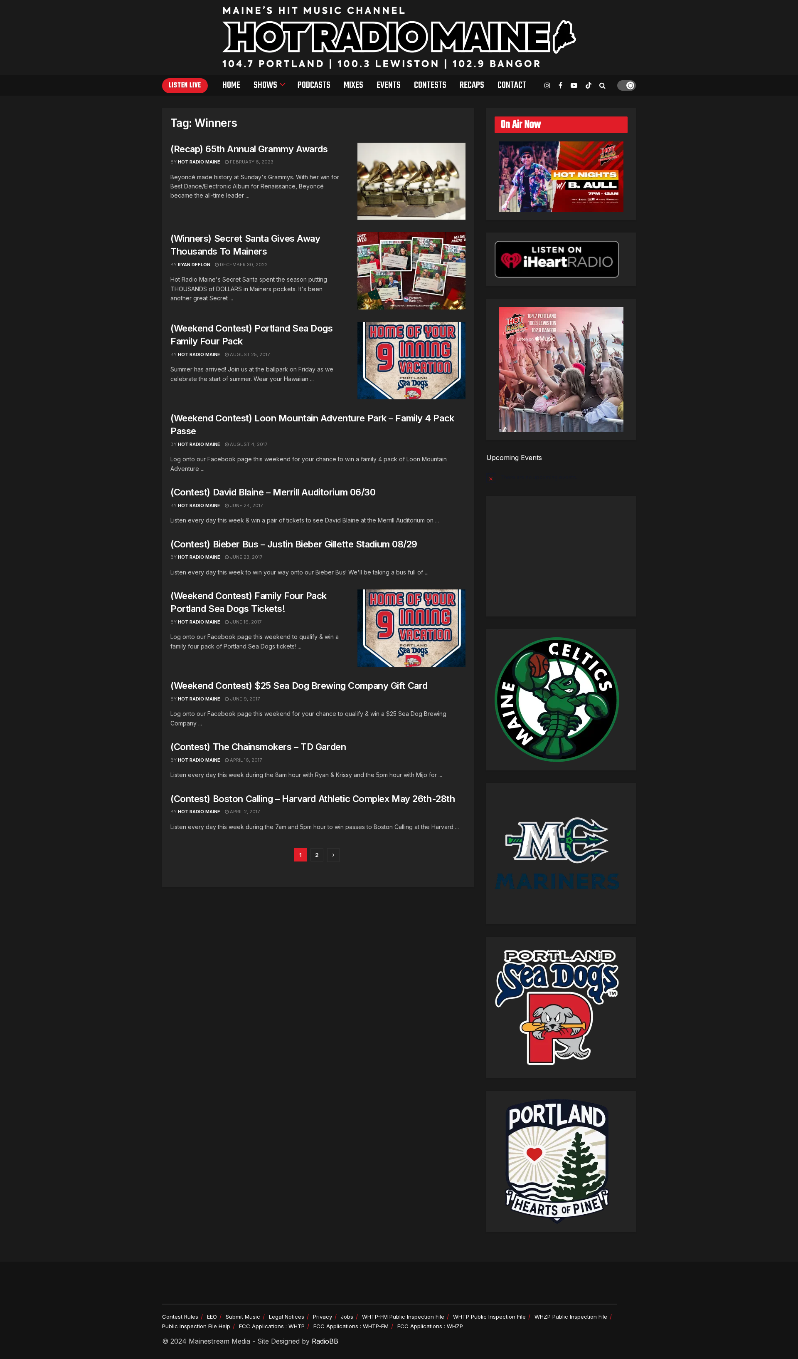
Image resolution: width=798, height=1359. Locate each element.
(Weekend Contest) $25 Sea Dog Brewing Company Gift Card (299, 685)
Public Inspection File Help (196, 1326)
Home (231, 85)
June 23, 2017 (245, 557)
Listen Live (185, 85)
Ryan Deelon (194, 264)
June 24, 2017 (246, 505)
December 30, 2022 (243, 264)
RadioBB (325, 1341)
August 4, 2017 (248, 444)
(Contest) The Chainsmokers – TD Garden (258, 746)
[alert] (561, 478)
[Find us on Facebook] (560, 85)
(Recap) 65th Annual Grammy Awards (249, 149)
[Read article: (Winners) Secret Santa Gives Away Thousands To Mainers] (411, 270)
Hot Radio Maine (199, 162)
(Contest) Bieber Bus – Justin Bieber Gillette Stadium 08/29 (293, 544)
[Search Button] (602, 85)
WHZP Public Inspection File (570, 1316)
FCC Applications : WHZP (430, 1326)
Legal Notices (286, 1316)
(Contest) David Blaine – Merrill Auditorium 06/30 (272, 492)
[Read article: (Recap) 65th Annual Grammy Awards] (411, 181)
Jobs (347, 1316)
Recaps (472, 85)
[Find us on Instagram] (547, 85)
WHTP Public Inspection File (489, 1316)
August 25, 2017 (249, 354)
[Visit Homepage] (399, 37)
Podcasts (314, 85)
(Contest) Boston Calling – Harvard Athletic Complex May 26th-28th (312, 798)
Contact (512, 85)
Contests (430, 85)
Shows (265, 85)
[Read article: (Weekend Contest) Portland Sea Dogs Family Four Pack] (411, 360)
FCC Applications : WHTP (272, 1326)
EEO (212, 1316)
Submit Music (243, 1316)
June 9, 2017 (244, 699)
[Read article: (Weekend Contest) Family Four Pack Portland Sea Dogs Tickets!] (411, 628)
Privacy (322, 1316)
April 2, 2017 (244, 811)
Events (389, 85)
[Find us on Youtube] (574, 85)
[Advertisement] (561, 556)
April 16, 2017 (245, 760)
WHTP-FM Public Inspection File (403, 1316)
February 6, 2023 (251, 162)
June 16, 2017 (245, 622)
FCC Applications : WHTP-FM (351, 1326)
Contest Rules (180, 1316)
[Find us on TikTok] (588, 85)
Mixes (353, 85)
